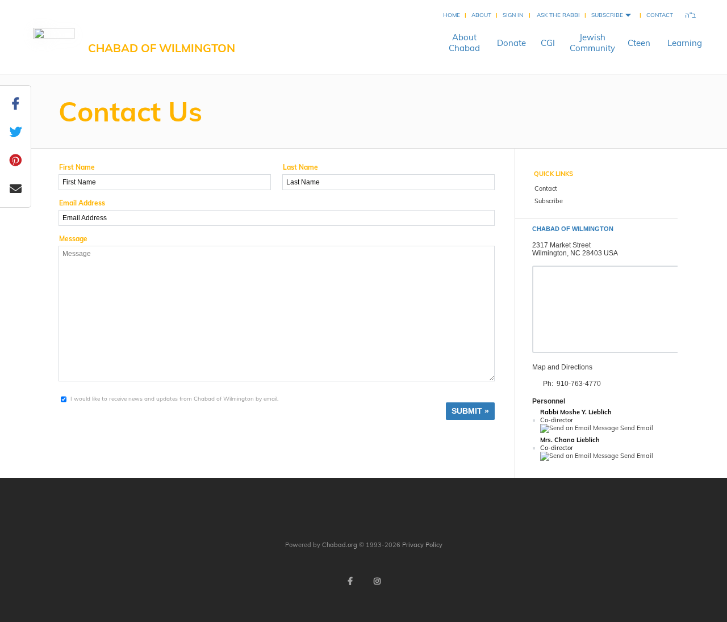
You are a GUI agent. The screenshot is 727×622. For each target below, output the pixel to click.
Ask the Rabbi (558, 15)
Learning (684, 42)
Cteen (639, 42)
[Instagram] (377, 581)
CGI (548, 42)
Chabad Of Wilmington (161, 48)
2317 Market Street (561, 245)
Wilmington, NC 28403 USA (575, 253)
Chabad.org (339, 545)
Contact (659, 15)
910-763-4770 (579, 384)
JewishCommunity (592, 42)
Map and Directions (562, 367)
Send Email (636, 428)
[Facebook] (350, 581)
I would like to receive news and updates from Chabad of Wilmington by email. (174, 398)
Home (451, 15)
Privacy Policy (422, 545)
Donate (511, 42)
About (481, 15)
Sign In (513, 15)
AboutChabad (464, 42)
